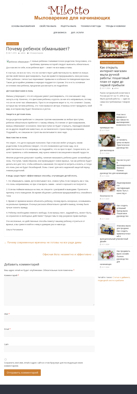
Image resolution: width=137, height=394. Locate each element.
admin (23, 53)
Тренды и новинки (115, 26)
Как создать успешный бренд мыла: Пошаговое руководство (122, 210)
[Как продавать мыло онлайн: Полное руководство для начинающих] (106, 250)
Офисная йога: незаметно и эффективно (68, 254)
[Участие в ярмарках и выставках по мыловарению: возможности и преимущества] (106, 113)
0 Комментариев (36, 53)
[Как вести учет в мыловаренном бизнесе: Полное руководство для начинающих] (106, 159)
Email (7, 329)
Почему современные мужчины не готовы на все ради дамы (42, 242)
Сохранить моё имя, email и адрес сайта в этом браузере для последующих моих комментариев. (43, 364)
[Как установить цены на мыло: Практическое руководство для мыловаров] (106, 136)
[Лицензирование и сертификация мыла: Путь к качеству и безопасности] (106, 181)
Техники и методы (91, 26)
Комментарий (11, 275)
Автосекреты (12, 44)
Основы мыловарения (23, 26)
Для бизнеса (59, 32)
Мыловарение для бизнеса (112, 62)
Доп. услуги (77, 32)
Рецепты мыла (68, 26)
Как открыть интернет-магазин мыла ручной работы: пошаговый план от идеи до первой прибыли (114, 76)
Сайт (6, 344)
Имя (7, 313)
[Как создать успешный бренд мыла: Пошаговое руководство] (106, 204)
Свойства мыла (47, 26)
